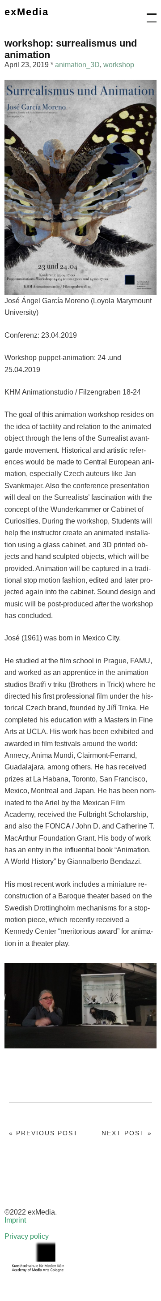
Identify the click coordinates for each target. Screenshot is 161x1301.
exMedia (26, 11)
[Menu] (148, 13)
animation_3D (77, 65)
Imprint (15, 1220)
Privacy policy (26, 1236)
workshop (118, 65)
